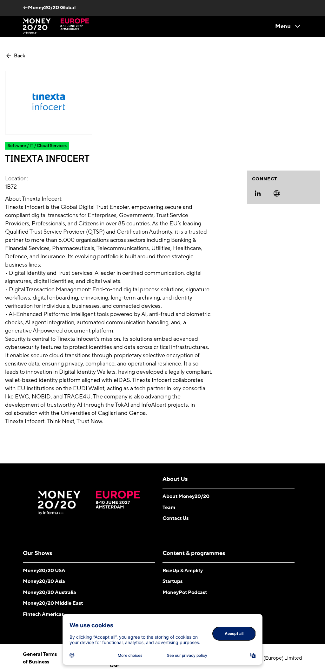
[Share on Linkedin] (257, 193)
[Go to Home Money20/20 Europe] (56, 26)
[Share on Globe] (276, 193)
